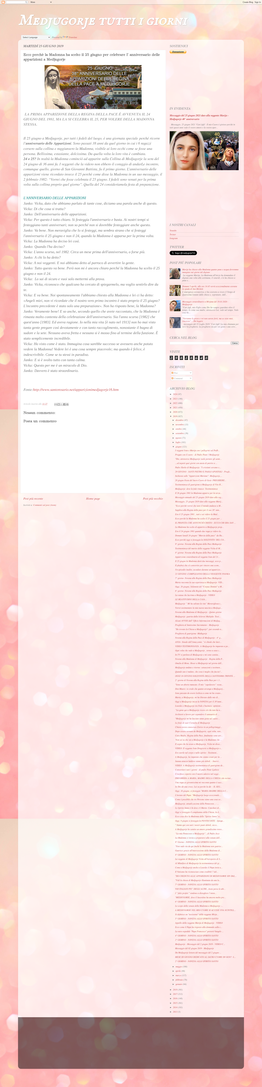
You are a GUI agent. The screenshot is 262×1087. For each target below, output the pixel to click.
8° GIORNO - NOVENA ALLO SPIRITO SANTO (196, 854)
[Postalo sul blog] (58, 404)
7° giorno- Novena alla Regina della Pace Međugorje (198, 578)
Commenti (178, 378)
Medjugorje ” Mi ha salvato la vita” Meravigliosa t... (198, 603)
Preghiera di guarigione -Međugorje (191, 633)
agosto (179, 437)
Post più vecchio (153, 498)
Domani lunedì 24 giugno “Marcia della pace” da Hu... (199, 535)
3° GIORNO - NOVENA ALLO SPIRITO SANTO (196, 939)
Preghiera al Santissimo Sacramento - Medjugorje (197, 625)
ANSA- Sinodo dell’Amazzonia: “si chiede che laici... (198, 641)
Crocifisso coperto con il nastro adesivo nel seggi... (197, 773)
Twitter (173, 234)
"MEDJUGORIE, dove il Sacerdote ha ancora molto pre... (200, 897)
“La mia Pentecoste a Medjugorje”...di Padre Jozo (197, 833)
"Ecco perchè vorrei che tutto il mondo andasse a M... (198, 505)
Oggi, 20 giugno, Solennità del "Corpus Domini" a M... (199, 586)
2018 (175, 989)
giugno (179, 446)
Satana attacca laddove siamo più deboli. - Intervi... (197, 761)
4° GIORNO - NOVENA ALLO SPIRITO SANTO (196, 935)
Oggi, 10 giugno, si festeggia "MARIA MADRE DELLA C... (201, 790)
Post (175, 372)
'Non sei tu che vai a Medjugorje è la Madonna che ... (198, 739)
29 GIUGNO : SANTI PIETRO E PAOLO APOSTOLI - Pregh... (203, 471)
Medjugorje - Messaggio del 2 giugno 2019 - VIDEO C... (200, 944)
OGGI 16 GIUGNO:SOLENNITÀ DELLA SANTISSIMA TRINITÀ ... (205, 675)
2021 (175, 407)
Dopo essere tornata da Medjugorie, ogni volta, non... (198, 731)
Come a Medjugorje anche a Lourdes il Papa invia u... (199, 867)
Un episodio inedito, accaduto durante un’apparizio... (198, 569)
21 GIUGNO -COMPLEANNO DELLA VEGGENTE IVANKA (202, 573)
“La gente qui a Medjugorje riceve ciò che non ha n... (198, 710)
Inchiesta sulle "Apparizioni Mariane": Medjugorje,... (198, 475)
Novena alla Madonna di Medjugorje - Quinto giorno (198, 612)
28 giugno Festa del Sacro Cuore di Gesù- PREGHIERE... (200, 480)
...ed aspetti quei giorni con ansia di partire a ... (196, 463)
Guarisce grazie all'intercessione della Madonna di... (198, 850)
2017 (175, 994)
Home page (93, 498)
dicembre (180, 420)
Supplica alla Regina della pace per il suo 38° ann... (198, 510)
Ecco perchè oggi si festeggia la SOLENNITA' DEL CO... (200, 539)
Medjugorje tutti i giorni (102, 20)
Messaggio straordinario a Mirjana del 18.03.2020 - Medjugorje (205, 303)
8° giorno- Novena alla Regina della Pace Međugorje (198, 552)
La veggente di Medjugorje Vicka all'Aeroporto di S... (198, 859)
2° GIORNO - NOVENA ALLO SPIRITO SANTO (196, 961)
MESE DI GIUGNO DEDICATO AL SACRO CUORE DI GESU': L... (205, 957)
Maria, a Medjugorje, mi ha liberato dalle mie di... (197, 697)
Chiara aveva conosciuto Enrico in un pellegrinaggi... (198, 727)
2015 (175, 1002)
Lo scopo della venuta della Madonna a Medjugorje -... (199, 905)
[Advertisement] (204, 80)
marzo (179, 975)
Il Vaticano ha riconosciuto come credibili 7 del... (196, 871)
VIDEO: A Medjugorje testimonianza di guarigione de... (199, 765)
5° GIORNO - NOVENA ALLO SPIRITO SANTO (196, 918)
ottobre (179, 428)
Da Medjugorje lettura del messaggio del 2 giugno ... (198, 952)
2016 (175, 998)
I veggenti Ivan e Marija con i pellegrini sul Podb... (197, 450)
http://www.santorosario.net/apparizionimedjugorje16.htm (76, 389)
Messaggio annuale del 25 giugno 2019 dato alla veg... (199, 497)
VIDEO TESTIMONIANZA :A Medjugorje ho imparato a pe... (202, 646)
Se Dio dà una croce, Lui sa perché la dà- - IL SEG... (198, 786)
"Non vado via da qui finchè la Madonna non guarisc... (199, 846)
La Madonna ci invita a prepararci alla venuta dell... (198, 837)
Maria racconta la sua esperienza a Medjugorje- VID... (199, 582)
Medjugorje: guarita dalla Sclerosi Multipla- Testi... (198, 616)
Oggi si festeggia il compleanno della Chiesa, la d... (197, 812)
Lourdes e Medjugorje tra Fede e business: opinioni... (198, 705)
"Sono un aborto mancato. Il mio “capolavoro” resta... (199, 684)
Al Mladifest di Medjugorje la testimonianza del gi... (198, 863)
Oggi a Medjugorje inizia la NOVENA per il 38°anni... (199, 701)
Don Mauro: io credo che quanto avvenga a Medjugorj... (199, 688)
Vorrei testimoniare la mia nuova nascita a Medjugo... (198, 607)
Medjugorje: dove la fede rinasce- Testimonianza (196, 488)
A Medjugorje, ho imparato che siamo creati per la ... (198, 756)
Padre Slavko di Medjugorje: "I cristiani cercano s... (198, 467)
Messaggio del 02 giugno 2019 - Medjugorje (194, 948)
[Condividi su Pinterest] (67, 404)
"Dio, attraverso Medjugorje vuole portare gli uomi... (198, 458)
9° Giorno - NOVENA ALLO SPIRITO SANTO (195, 842)
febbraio (179, 979)
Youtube (173, 230)
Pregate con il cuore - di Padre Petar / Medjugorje (197, 454)
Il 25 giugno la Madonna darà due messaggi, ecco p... (198, 561)
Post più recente (33, 498)
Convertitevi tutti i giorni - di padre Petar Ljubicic (197, 769)
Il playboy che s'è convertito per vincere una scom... (197, 565)
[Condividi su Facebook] (64, 404)
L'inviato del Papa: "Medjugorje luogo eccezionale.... (198, 795)
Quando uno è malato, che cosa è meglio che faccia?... (198, 671)
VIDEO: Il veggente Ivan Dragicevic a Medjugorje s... (198, 748)
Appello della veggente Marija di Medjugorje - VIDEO (199, 922)
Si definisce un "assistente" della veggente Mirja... (197, 914)
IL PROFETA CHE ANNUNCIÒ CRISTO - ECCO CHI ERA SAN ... (205, 522)
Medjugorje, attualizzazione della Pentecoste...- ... (197, 803)
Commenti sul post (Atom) (44, 505)
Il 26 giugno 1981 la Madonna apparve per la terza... (198, 493)
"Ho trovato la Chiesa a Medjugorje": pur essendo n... (199, 629)
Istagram (174, 238)
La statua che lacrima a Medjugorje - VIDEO (195, 595)
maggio (179, 966)
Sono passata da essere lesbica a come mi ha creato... (198, 693)
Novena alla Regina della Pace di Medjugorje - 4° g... (198, 637)
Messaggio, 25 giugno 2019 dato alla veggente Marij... (199, 501)
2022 (175, 403)
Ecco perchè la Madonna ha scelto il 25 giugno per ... (198, 518)
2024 (175, 394)
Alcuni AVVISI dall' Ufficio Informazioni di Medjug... (198, 620)
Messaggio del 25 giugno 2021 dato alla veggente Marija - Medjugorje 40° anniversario (199, 117)
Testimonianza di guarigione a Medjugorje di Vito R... (198, 484)
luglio (178, 442)
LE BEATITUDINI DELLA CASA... (191, 599)
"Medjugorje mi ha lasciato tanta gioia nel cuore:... (197, 718)
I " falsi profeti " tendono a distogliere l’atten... (196, 893)
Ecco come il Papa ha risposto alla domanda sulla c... (198, 927)
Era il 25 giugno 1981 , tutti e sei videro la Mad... (197, 514)
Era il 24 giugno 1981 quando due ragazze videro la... (198, 531)
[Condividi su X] (61, 404)
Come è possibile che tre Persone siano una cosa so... (198, 799)
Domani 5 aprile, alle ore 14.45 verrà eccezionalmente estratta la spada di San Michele (209, 287)
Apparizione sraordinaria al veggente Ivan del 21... (197, 556)
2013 (175, 1011)
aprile (178, 970)
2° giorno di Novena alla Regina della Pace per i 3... (198, 680)
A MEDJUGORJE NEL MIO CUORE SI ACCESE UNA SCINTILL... (205, 910)
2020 (175, 411)
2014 (175, 1007)
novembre (180, 424)
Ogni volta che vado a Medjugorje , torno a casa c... (198, 650)
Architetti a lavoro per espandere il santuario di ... (197, 714)
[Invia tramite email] (55, 404)
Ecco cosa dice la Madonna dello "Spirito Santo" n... (198, 816)
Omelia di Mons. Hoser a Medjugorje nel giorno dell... (199, 663)
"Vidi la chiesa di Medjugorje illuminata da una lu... (198, 880)
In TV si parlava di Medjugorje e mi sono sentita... (197, 654)
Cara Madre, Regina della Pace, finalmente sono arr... (199, 735)
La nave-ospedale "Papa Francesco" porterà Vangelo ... (199, 931)
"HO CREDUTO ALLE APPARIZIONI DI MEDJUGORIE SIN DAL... (206, 876)
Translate (73, 37)
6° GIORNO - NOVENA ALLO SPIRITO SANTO (196, 901)
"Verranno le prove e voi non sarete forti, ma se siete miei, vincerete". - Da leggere (207, 319)
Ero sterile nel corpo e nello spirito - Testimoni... (196, 752)
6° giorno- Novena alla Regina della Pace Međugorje (198, 590)
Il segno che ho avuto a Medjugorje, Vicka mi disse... (198, 744)
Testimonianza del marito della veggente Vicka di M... (198, 548)
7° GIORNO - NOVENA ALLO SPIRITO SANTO (196, 884)
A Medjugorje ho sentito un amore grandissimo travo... (199, 829)
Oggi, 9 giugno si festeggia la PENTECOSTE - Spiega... (199, 820)
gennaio (179, 984)
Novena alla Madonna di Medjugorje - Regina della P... (199, 658)
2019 (175, 416)
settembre (180, 433)
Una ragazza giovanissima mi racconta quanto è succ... (199, 782)
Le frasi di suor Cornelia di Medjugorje (192, 722)
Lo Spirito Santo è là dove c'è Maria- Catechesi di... (198, 807)
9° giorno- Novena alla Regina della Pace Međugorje (198, 544)
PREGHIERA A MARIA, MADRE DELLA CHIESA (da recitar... (203, 778)
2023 (175, 398)
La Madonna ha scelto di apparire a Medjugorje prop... (199, 527)
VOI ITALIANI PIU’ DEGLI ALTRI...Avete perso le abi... (200, 888)
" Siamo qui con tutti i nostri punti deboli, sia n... (196, 825)
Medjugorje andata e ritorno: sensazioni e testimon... (198, 667)
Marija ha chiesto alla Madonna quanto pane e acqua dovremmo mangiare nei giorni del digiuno (210, 270)
